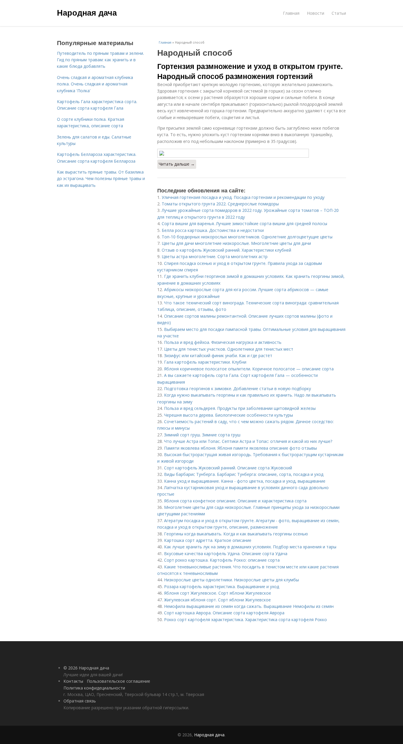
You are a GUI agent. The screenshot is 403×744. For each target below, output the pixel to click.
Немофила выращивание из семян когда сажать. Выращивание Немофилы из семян (249, 606)
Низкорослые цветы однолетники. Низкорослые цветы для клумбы (231, 580)
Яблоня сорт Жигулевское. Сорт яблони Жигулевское (217, 593)
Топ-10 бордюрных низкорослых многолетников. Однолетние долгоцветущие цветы (247, 237)
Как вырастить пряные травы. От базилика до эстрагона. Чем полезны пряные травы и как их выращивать (101, 178)
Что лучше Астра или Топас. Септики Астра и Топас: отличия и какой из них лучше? (248, 441)
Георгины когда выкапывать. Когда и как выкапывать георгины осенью (236, 534)
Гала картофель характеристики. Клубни (205, 362)
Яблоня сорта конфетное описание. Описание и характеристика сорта (235, 501)
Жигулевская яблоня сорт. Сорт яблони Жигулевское (217, 600)
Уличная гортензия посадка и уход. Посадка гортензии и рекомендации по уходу (243, 197)
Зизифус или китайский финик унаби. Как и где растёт (218, 355)
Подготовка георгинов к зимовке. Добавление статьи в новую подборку (237, 388)
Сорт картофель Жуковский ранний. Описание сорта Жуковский (228, 468)
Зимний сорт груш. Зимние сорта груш (202, 435)
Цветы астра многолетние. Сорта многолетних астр (215, 256)
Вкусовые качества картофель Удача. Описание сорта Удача (225, 553)
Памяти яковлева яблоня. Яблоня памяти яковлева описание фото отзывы (240, 448)
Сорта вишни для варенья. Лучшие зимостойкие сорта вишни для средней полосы (244, 223)
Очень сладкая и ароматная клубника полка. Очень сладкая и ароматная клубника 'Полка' (95, 84)
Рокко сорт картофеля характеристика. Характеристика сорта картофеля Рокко (245, 619)
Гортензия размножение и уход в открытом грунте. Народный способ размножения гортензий (250, 71)
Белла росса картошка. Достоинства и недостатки (213, 230)
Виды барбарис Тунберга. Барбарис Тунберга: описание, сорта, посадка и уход (243, 474)
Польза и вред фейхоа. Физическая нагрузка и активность (222, 342)
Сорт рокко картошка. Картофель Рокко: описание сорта (222, 560)
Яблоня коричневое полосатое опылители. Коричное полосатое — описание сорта (249, 369)
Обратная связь (79, 701)
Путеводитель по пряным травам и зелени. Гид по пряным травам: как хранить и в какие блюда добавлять (100, 59)
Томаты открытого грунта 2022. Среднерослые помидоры (220, 204)
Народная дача (87, 12)
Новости (315, 13)
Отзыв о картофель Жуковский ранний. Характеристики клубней (226, 250)
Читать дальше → (177, 164)
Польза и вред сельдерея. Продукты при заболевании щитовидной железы (240, 408)
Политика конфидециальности (94, 688)
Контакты (73, 681)
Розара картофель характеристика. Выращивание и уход (221, 586)
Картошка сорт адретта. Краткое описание (207, 540)
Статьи (339, 13)
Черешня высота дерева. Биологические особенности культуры (228, 415)
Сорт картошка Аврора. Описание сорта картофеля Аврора (224, 613)
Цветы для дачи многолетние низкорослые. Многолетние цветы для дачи (236, 243)
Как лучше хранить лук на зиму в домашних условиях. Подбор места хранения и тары (250, 547)
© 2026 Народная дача (86, 668)
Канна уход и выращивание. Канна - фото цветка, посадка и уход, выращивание (244, 481)
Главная (291, 13)
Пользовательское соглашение (118, 681)
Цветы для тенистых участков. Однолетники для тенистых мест (228, 349)
